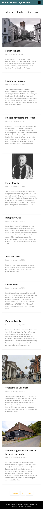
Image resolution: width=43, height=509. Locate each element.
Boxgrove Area (13, 217)
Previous (15, 493)
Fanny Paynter (12, 183)
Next (29, 493)
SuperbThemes (17, 506)
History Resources (15, 81)
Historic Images (13, 50)
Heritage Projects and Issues (20, 117)
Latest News (11, 284)
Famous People (13, 321)
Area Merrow (12, 256)
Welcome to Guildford (16, 387)
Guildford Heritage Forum (16, 2)
